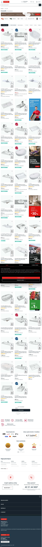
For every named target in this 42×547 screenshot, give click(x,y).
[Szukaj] (40, 5)
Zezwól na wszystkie (21, 277)
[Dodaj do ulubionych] (12, 30)
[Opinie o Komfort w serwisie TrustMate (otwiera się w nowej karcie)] (31, 435)
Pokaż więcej (21, 410)
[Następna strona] (26, 413)
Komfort (2, 8)
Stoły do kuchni (13, 462)
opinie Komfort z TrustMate (33, 432)
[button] (24, 1)
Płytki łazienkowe (34, 462)
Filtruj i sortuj (5, 25)
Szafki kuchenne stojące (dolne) (15, 467)
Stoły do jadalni (23, 462)
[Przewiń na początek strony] (40, 496)
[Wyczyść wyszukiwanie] (37, 5)
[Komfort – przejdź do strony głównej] (4, 519)
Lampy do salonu (3, 464)
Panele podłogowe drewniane (5, 462)
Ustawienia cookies (20, 280)
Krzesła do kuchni (14, 464)
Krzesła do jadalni (24, 464)
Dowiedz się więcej (37, 272)
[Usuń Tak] (10, 25)
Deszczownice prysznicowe (36, 464)
